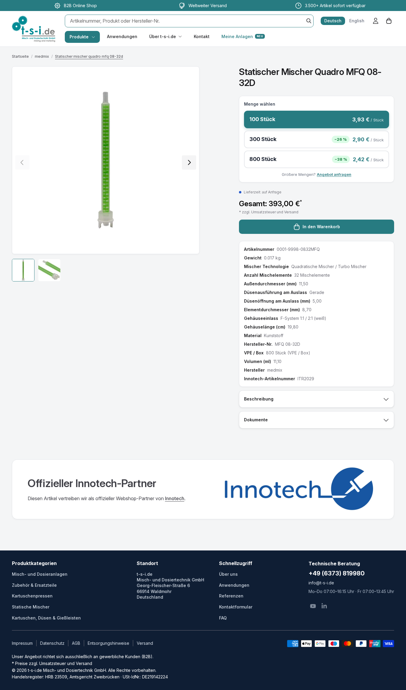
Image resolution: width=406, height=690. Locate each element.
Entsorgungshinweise (108, 643)
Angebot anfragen (334, 174)
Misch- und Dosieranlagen (39, 574)
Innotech (174, 498)
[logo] (33, 22)
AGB (76, 643)
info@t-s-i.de (321, 582)
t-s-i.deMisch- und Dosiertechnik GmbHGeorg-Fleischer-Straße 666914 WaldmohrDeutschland (170, 586)
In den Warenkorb (321, 226)
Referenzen (231, 595)
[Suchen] (309, 21)
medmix (42, 56)
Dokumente (256, 419)
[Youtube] (313, 606)
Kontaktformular (235, 606)
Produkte (79, 36)
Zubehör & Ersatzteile (34, 585)
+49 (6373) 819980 (337, 573)
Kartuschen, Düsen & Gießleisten (46, 617)
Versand (145, 643)
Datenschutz (52, 643)
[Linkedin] (324, 606)
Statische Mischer (30, 606)
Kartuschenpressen (32, 595)
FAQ (223, 617)
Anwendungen (122, 36)
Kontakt (202, 36)
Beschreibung (258, 398)
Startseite (20, 56)
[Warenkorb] (388, 20)
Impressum (22, 643)
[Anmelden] (375, 20)
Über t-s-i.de (162, 36)
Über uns (228, 574)
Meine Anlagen (242, 36)
